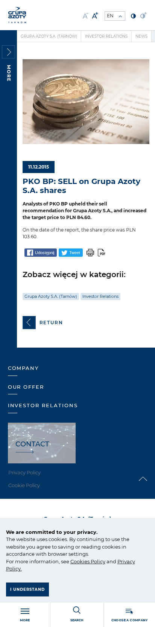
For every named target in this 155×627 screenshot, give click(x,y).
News (141, 36)
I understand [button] (27, 589)
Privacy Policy (24, 472)
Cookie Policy (24, 485)
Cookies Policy (87, 561)
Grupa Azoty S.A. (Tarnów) (49, 36)
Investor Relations (106, 36)
